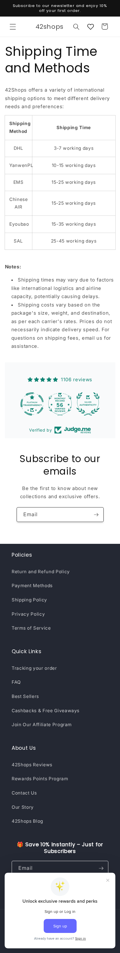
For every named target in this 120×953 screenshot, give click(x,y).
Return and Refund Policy (41, 571)
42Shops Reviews (32, 764)
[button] (13, 26)
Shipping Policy (29, 600)
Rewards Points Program (40, 778)
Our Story (23, 807)
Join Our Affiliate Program (42, 724)
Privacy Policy (28, 614)
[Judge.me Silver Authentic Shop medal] (88, 404)
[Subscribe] (96, 514)
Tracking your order (34, 668)
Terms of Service (31, 628)
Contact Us (24, 793)
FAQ (16, 682)
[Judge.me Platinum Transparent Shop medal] (32, 404)
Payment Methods (32, 585)
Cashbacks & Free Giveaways (46, 710)
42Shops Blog (27, 821)
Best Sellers (25, 696)
